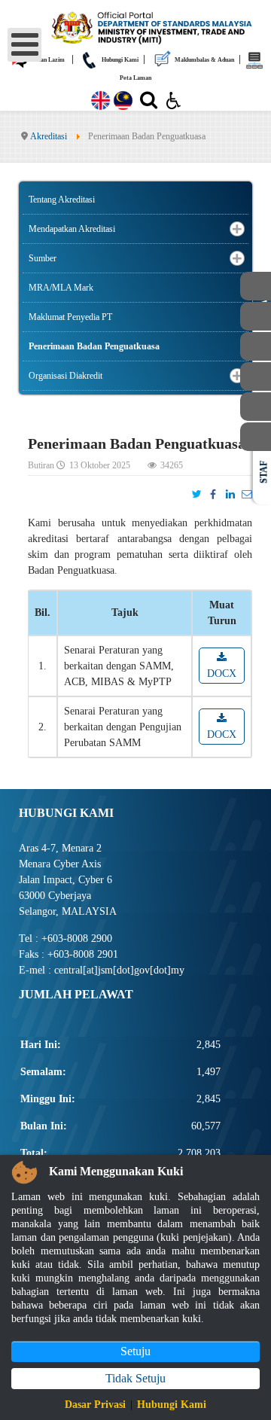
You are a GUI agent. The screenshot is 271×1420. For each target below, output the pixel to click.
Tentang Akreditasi (62, 199)
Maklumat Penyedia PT (70, 317)
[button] (237, 229)
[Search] (149, 103)
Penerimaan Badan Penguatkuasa (94, 346)
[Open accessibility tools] (173, 99)
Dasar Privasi (95, 1404)
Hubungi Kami (171, 1404)
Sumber (42, 258)
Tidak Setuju (135, 1378)
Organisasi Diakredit (65, 375)
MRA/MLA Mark (61, 287)
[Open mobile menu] (24, 45)
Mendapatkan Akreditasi (72, 229)
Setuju (135, 1351)
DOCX (221, 673)
